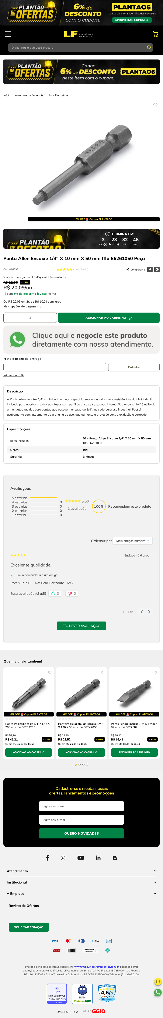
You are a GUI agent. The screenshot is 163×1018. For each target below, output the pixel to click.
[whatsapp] (157, 269)
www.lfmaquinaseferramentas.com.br (96, 966)
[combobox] (81, 47)
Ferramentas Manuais (28, 95)
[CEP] (54, 364)
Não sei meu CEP (13, 375)
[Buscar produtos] (149, 47)
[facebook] (150, 269)
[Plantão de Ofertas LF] (81, 12)
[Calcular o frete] (134, 367)
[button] (158, 982)
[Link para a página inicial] (6, 95)
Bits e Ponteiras (57, 95)
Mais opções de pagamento (22, 306)
